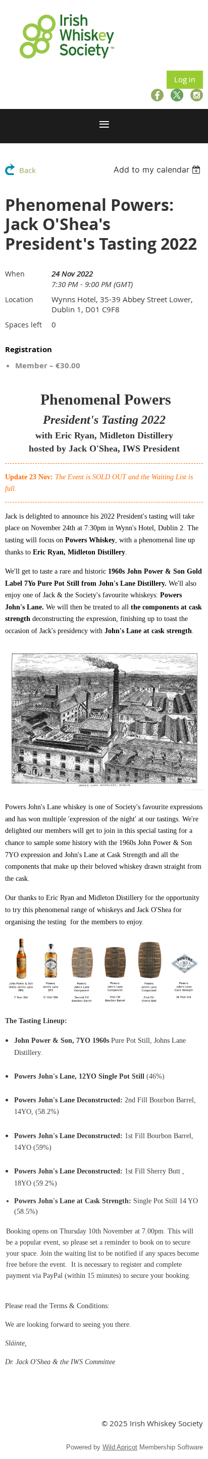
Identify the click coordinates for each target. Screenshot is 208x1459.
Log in (184, 79)
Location (19, 299)
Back (27, 170)
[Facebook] (157, 95)
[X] (177, 95)
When (15, 273)
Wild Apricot (119, 1447)
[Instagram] (196, 95)
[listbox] (158, 169)
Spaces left (23, 324)
